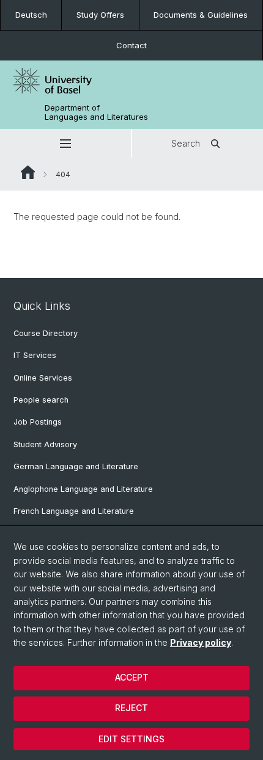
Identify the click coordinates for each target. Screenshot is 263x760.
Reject (131, 708)
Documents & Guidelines (201, 15)
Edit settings (131, 739)
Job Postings (37, 421)
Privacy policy (200, 642)
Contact (131, 45)
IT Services (34, 355)
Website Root (28, 172)
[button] (65, 143)
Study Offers (100, 15)
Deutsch (31, 15)
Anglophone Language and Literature (83, 489)
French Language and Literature (73, 511)
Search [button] (185, 143)
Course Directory (45, 333)
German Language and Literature (75, 466)
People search (41, 399)
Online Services (42, 377)
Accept (132, 677)
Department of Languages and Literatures (96, 112)
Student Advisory (45, 444)
